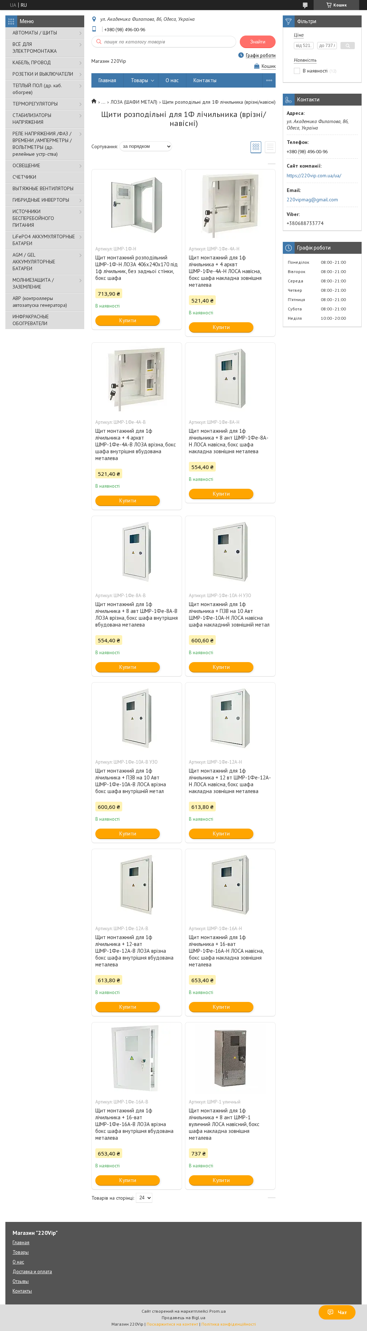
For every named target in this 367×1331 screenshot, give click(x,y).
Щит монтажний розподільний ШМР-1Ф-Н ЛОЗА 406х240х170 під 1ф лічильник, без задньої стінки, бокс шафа (136, 267)
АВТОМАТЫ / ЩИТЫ (35, 32)
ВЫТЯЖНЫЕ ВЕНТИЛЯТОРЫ (43, 188)
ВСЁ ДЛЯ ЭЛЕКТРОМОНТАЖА (35, 47)
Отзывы (21, 1281)
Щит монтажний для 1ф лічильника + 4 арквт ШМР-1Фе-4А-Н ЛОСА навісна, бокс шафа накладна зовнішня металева (225, 271)
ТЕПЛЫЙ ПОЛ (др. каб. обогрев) (37, 88)
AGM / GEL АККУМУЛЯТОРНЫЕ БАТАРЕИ (34, 262)
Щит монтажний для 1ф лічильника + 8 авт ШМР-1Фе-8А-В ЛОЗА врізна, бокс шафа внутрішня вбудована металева (136, 614)
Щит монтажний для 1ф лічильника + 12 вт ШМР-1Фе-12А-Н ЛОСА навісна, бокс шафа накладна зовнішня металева (230, 781)
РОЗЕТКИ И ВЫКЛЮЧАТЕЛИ (43, 74)
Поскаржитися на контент (172, 1324)
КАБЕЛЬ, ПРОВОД (32, 62)
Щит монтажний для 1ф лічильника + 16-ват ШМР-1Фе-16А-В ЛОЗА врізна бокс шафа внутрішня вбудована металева (134, 1124)
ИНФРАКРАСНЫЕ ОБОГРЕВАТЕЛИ (31, 320)
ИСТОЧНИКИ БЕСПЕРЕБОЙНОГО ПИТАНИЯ (33, 218)
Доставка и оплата (32, 1272)
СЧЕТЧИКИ (24, 177)
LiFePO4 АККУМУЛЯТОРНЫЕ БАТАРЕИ (44, 240)
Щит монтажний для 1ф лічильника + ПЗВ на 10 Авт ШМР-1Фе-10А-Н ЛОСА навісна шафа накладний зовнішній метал (229, 614)
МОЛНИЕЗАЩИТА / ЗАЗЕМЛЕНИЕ (33, 283)
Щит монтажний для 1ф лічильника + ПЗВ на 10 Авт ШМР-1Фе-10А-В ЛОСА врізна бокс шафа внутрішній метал (130, 781)
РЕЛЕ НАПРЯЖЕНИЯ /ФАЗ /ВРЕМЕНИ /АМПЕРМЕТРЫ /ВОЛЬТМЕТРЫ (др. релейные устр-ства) (42, 143)
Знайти (257, 41)
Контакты (205, 80)
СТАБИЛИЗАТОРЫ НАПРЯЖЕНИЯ (32, 118)
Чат (342, 1312)
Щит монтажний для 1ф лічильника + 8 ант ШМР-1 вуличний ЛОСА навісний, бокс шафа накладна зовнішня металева (224, 1124)
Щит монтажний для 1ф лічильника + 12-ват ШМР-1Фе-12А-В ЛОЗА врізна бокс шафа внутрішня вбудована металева (134, 951)
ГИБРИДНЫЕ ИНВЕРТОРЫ (41, 200)
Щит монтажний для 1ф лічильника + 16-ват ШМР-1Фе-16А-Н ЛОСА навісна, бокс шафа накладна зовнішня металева (226, 951)
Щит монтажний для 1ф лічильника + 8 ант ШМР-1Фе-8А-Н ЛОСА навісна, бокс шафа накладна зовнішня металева (228, 441)
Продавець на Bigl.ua (183, 1317)
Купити (127, 320)
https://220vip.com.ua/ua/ (314, 175)
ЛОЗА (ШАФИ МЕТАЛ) (134, 102)
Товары (139, 80)
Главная (107, 80)
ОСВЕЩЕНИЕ (26, 165)
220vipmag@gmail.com (312, 199)
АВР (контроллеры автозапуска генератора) (40, 301)
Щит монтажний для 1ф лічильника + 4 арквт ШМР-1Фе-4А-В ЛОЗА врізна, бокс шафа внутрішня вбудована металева (135, 444)
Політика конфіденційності (228, 1324)
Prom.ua (217, 1311)
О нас (172, 80)
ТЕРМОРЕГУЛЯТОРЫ (35, 103)
